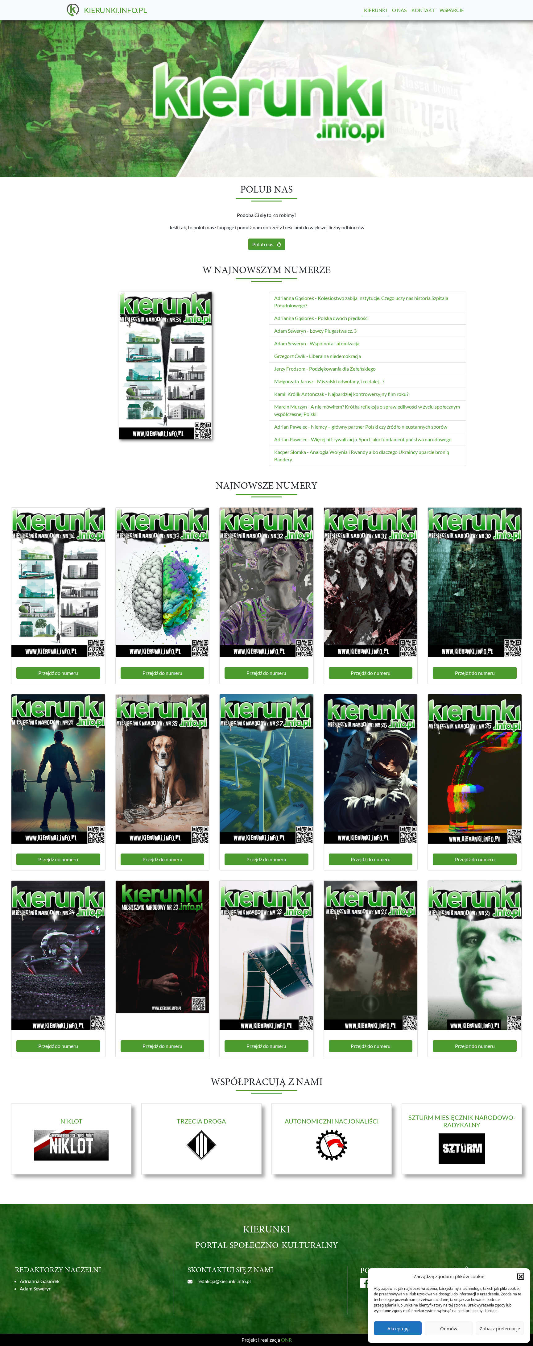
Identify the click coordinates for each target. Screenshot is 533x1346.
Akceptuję (397, 1328)
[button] (521, 1276)
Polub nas (263, 244)
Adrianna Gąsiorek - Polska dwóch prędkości (321, 318)
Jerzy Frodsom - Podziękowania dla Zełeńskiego (325, 369)
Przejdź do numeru (58, 673)
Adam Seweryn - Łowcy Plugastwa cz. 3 (315, 331)
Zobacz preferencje (500, 1328)
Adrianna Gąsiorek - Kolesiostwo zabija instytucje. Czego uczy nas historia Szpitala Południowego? (361, 301)
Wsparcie (452, 10)
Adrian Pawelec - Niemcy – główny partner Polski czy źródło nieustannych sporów (360, 427)
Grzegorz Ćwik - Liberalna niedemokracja (317, 356)
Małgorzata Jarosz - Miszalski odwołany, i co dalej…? (329, 381)
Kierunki (375, 10)
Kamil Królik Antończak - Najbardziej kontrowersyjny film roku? (341, 394)
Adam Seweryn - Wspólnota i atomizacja (316, 343)
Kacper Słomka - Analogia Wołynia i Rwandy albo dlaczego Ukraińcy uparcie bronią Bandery (361, 455)
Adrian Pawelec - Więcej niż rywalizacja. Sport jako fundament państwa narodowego (363, 439)
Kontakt (423, 10)
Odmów (448, 1328)
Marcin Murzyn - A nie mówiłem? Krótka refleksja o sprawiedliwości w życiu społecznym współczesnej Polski (367, 410)
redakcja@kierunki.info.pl (224, 1281)
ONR (286, 1340)
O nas (399, 10)
